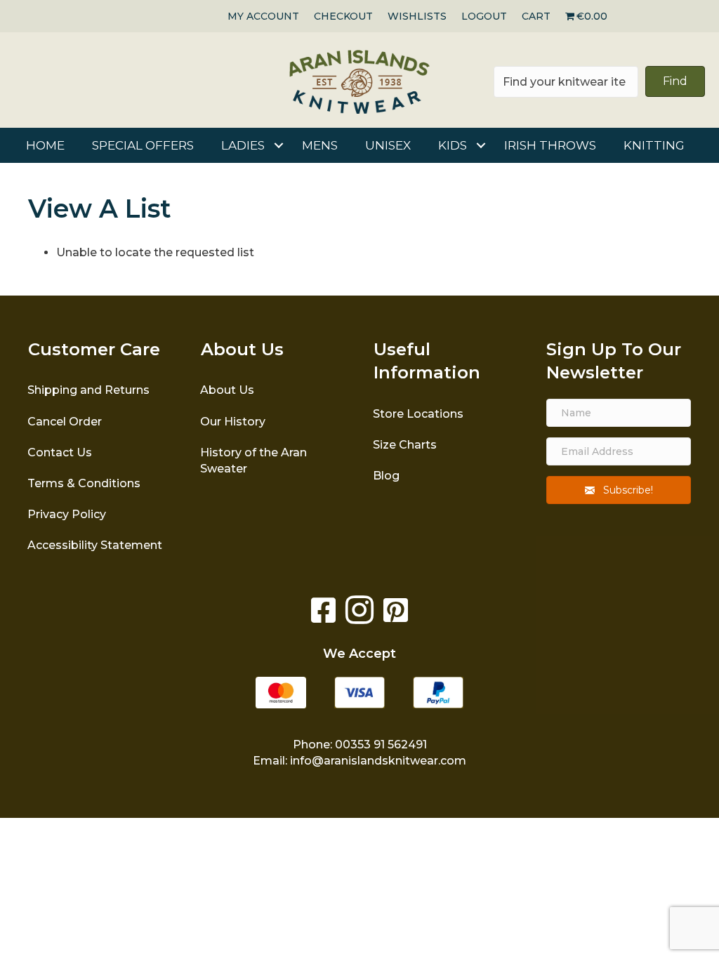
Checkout (343, 16)
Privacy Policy (66, 514)
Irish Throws (550, 145)
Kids (452, 145)
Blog (386, 475)
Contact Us (59, 452)
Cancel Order (64, 421)
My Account (263, 16)
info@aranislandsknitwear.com (378, 760)
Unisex (388, 145)
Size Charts (405, 444)
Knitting (654, 145)
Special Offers (143, 145)
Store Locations (418, 414)
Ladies (243, 145)
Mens (320, 145)
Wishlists (417, 16)
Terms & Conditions (83, 483)
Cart (536, 16)
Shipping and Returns (88, 390)
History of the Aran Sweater (253, 460)
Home (45, 145)
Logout (484, 16)
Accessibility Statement (94, 545)
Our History (232, 421)
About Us (227, 390)
